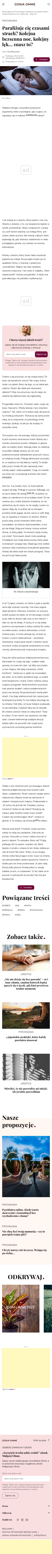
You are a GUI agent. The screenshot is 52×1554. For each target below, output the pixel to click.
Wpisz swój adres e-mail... (12, 1473)
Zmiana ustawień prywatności (16, 1535)
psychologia (37, 910)
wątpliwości (31, 115)
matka (28, 905)
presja (22, 910)
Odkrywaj (6, 1513)
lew (37, 820)
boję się (30, 493)
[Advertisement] (24, 757)
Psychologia (19, 12)
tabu (18, 915)
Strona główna (7, 12)
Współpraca (40, 1535)
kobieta (6, 905)
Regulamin (7, 1529)
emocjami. (7, 477)
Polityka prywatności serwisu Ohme (19, 1532)
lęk (17, 905)
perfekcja (8, 910)
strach (6, 915)
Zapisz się (41, 354)
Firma (5, 1506)
